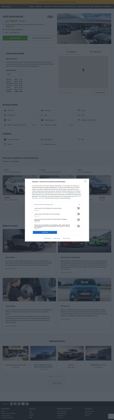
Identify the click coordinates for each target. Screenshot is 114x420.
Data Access (57, 238)
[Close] (85, 181)
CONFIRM (45, 232)
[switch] (78, 208)
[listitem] (57, 204)
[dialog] (57, 210)
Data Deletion (47, 238)
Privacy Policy (66, 238)
